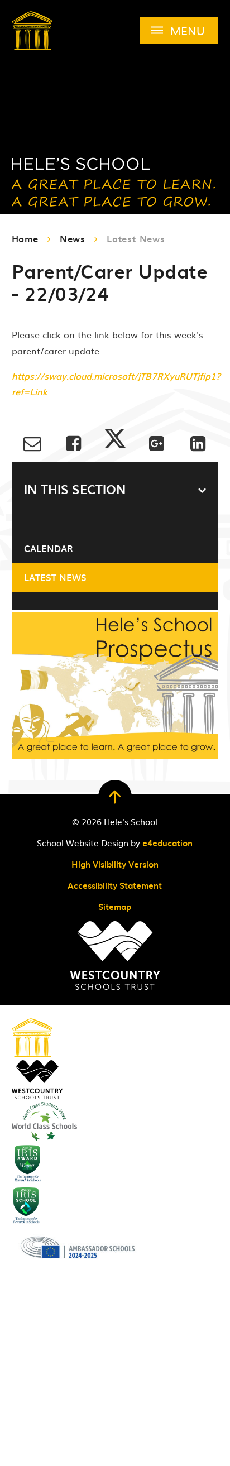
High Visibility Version (115, 864)
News (72, 238)
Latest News (136, 238)
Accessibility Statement (115, 885)
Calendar (48, 548)
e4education (167, 843)
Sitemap (114, 906)
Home (25, 238)
